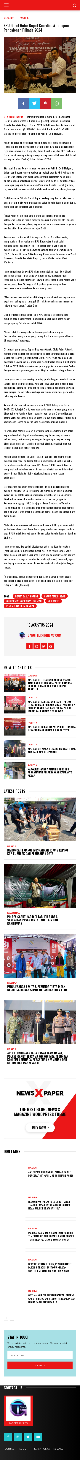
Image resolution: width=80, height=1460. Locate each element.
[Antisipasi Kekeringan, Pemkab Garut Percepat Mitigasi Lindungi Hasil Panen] (14, 1172)
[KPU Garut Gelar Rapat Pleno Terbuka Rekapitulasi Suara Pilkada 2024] (14, 727)
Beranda (9, 17)
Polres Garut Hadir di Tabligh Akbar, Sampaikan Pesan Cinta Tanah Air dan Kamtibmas (32, 920)
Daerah (32, 676)
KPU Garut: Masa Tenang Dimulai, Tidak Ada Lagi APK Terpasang (52, 750)
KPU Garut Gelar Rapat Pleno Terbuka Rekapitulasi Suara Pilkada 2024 (52, 728)
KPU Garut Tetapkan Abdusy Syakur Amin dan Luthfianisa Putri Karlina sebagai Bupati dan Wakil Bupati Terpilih (50, 684)
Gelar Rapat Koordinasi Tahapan (23, 601)
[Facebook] (23, 103)
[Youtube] (51, 646)
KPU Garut (53, 601)
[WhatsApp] (56, 103)
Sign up (40, 1365)
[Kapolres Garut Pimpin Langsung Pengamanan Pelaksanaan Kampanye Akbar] (14, 770)
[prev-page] (6, 1318)
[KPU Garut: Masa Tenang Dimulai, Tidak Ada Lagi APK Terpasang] (14, 749)
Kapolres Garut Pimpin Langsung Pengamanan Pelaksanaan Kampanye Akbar (50, 772)
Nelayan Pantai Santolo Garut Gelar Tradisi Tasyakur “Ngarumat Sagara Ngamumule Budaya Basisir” (49, 1205)
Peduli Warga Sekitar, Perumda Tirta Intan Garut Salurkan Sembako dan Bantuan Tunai (37, 988)
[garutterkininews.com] (23, 635)
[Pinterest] (45, 103)
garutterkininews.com (44, 635)
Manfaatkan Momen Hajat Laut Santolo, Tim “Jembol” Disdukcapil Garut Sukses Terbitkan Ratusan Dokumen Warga (51, 1236)
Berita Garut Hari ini (26, 596)
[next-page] (12, 1318)
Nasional (13, 913)
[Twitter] (34, 103)
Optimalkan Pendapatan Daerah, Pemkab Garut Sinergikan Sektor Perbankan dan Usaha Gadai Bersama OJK (51, 1298)
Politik (24, 17)
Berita (11, 846)
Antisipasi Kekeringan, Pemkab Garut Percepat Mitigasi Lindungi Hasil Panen (50, 1173)
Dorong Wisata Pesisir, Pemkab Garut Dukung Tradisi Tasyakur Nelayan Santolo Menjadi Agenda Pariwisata (50, 1267)
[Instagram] (36, 646)
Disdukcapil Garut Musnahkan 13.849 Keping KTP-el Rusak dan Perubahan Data (37, 852)
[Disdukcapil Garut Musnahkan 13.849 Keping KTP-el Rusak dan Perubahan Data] (40, 819)
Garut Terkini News (54, 596)
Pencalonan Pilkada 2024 (20, 606)
